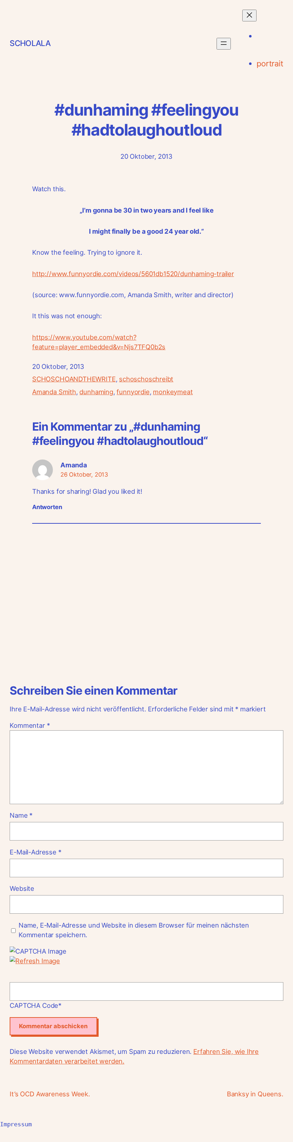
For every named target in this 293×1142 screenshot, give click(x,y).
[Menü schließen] (249, 15)
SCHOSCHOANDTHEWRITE (74, 379)
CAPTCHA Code (34, 1005)
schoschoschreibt (146, 379)
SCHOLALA (30, 43)
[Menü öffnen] (224, 44)
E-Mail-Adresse (35, 852)
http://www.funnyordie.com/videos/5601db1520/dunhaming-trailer (133, 274)
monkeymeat (173, 392)
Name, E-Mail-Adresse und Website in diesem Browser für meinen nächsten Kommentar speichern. (134, 930)
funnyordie (132, 392)
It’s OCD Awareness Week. (50, 1094)
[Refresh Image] (35, 961)
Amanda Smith (54, 392)
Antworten (47, 507)
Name (21, 815)
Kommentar (30, 725)
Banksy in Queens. (255, 1094)
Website (22, 888)
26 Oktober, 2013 (84, 474)
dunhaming (96, 392)
